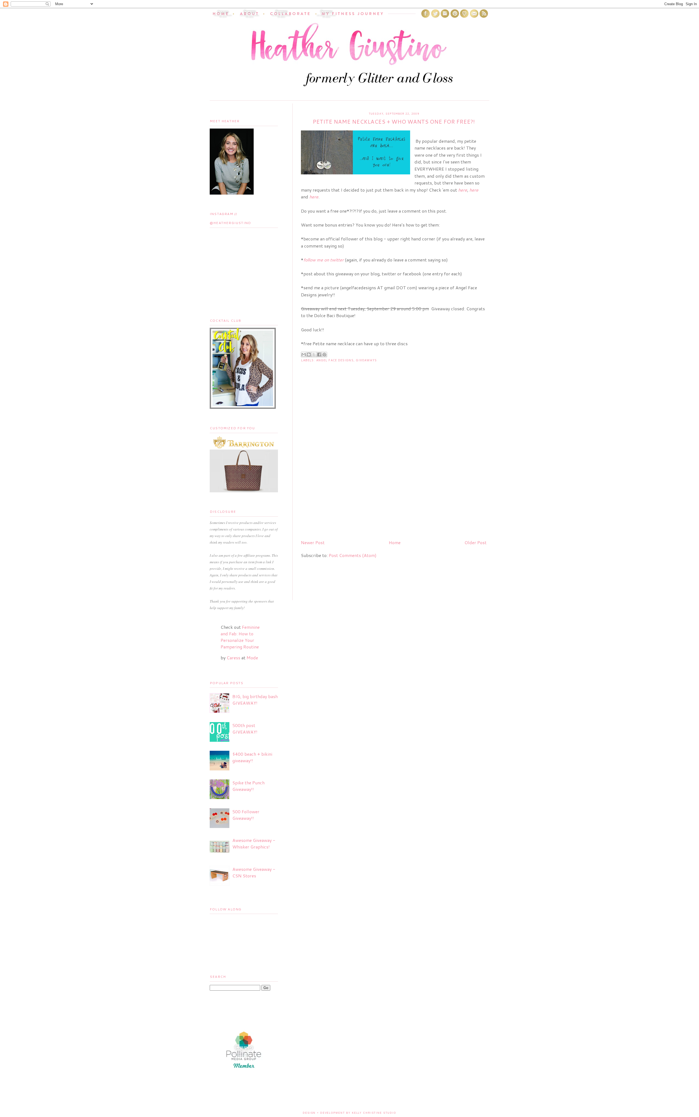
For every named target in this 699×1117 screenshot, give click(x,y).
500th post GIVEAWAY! (244, 728)
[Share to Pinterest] (324, 354)
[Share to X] (314, 354)
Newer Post (313, 542)
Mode (252, 657)
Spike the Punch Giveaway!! (248, 785)
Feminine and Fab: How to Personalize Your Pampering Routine (240, 637)
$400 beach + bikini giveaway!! (252, 757)
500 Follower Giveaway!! (245, 814)
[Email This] (303, 354)
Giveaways (366, 360)
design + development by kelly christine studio (349, 1113)
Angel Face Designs (335, 360)
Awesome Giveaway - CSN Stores (253, 872)
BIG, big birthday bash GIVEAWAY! (255, 699)
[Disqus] (394, 465)
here (473, 190)
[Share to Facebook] (319, 354)
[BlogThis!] (309, 354)
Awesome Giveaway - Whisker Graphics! (253, 843)
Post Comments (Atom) (353, 555)
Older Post (475, 542)
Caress (233, 657)
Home (395, 542)
